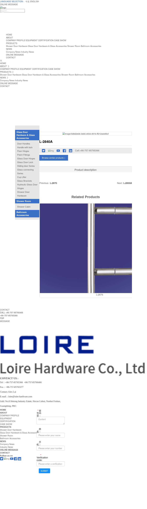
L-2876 (99, 294)
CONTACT (11, 57)
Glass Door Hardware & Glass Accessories (47, 46)
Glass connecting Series (25, 171)
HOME (9, 34)
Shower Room (73, 46)
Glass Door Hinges (26, 158)
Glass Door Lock (25, 162)
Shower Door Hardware (16, 46)
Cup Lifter (21, 176)
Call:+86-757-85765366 (87, 150)
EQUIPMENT (32, 40)
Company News (13, 51)
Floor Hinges (23, 150)
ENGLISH (34, 1)
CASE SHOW (60, 40)
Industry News (27, 51)
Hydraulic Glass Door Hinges (27, 186)
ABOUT (9, 37)
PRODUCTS (11, 43)
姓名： (39, 430)
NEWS (9, 48)
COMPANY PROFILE (15, 40)
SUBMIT (44, 470)
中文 (28, 1)
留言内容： (39, 413)
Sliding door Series (26, 165)
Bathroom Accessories (91, 46)
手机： (39, 443)
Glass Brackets (24, 180)
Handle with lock (25, 147)
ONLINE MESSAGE (9, 4)
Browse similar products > (53, 157)
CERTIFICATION (46, 40)
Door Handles (23, 143)
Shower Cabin (23, 206)
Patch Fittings (23, 154)
